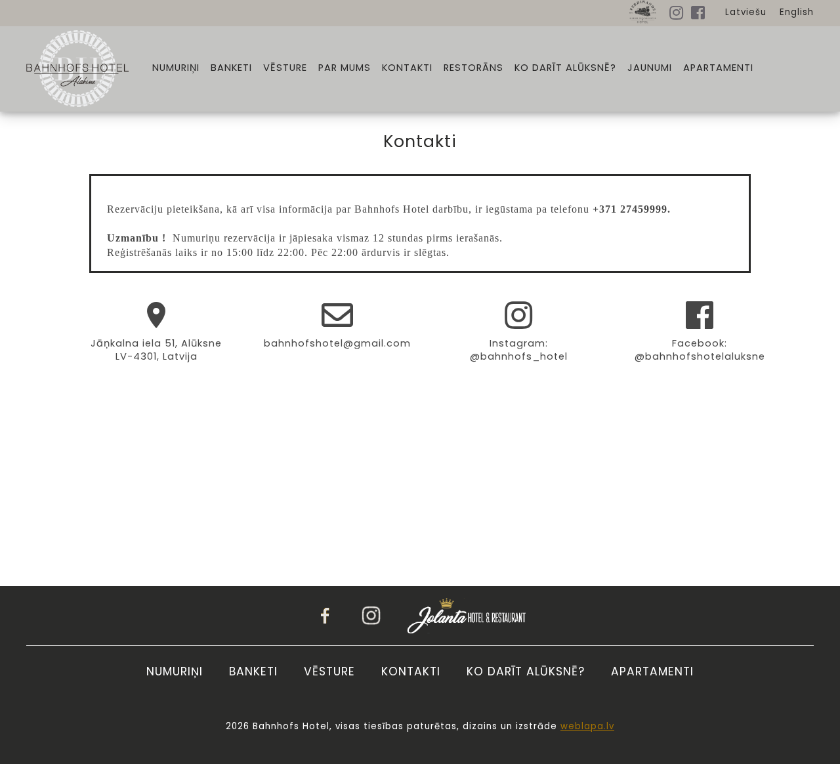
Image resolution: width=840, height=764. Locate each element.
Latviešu (745, 12)
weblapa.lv (587, 726)
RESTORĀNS (473, 68)
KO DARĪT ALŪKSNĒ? (565, 68)
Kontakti (407, 68)
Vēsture (285, 68)
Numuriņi (176, 68)
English (797, 12)
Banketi (231, 68)
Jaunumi (649, 68)
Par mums (344, 68)
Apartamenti (718, 68)
